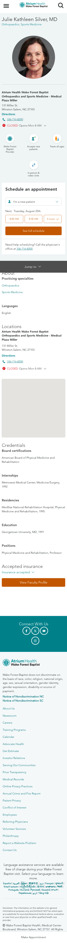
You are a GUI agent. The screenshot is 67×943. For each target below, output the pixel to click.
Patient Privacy (12, 800)
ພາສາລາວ (51, 886)
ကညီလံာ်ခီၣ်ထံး (28, 886)
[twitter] (35, 631)
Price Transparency (14, 772)
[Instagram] (35, 641)
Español (7, 883)
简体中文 (33, 883)
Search (59, 2)
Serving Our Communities (19, 765)
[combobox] (33, 202)
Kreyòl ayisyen (11, 886)
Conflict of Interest (14, 807)
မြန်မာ (24, 883)
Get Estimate (11, 751)
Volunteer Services (14, 829)
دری (42, 883)
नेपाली (59, 886)
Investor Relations (14, 758)
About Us (9, 708)
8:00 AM (14, 218)
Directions (8, 114)
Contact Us (10, 850)
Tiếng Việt (43, 893)
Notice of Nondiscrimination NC (23, 696)
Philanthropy (11, 836)
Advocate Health (13, 744)
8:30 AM (33, 218)
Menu (7, 4)
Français (49, 883)
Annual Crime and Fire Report (21, 793)
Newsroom (10, 715)
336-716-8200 (15, 119)
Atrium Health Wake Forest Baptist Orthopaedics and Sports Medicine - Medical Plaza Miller (31, 96)
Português (13, 889)
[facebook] (27, 631)
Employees (10, 814)
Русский (35, 889)
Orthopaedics (10, 285)
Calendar (8, 737)
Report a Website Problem (19, 843)
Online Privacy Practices (18, 786)
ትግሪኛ (54, 889)
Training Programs (14, 730)
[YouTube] (44, 631)
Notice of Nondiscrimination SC (23, 700)
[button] (53, 219)
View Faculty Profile (33, 582)
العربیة (16, 883)
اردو (35, 893)
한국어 (40, 886)
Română (24, 889)
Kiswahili (46, 889)
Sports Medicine (12, 292)
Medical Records (13, 779)
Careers (7, 722)
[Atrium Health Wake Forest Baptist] (33, 663)
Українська (25, 893)
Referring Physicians (15, 821)
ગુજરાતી (59, 883)
